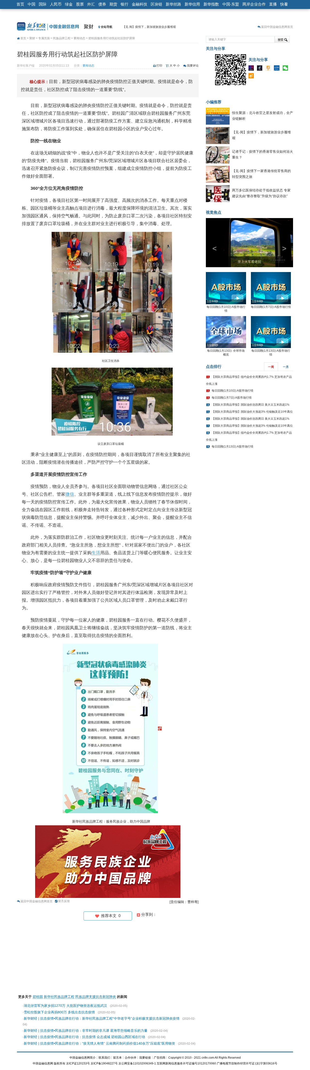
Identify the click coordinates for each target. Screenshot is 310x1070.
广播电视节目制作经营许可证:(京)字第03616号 (247, 1063)
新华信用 (192, 4)
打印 (159, 65)
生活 (96, 552)
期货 (113, 4)
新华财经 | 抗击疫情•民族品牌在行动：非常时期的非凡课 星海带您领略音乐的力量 (85, 1030)
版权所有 (59, 1063)
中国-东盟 (230, 4)
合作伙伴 (130, 1057)
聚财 (88, 26)
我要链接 (145, 1057)
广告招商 (159, 1057)
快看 (284, 4)
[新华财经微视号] (252, 69)
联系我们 (104, 1057)
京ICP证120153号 (78, 1063)
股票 (80, 4)
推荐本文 (110, 916)
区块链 (156, 4)
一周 (271, 367)
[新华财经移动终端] (278, 69)
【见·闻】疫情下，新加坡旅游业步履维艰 (149, 27)
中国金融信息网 (43, 1063)
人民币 (56, 4)
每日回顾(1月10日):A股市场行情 (232, 390)
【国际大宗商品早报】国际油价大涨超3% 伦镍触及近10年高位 (252, 411)
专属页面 (44, 38)
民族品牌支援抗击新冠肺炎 (95, 997)
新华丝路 (173, 4)
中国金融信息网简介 (83, 1057)
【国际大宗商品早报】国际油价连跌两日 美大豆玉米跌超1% (250, 404)
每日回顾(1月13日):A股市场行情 (232, 446)
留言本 (117, 1057)
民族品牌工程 (61, 38)
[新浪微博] (252, 76)
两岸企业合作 (254, 4)
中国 (31, 4)
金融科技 (139, 4)
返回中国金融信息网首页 (277, 27)
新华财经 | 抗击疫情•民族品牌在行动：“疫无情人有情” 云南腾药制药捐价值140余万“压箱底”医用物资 (99, 1043)
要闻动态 (79, 38)
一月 (286, 367)
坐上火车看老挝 (249, 262)
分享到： (148, 914)
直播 (273, 4)
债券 (102, 4)
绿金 (69, 4)
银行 (124, 4)
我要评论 (193, 65)
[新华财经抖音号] (261, 69)
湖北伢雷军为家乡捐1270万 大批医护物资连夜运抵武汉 (65, 1006)
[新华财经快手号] (269, 69)
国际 (42, 4)
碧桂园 (38, 997)
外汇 (91, 4)
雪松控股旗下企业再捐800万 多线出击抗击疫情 (59, 1012)
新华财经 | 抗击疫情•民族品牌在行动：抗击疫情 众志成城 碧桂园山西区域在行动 (84, 1037)
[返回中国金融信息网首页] (160, 728)
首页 (20, 4)
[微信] (286, 69)
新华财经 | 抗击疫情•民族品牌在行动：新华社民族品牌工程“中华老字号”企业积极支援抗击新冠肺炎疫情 (101, 1018)
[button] (212, 242)
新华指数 (211, 4)
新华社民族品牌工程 (59, 997)
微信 (69, 494)
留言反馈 (64, 901)
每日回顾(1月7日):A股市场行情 (271, 307)
